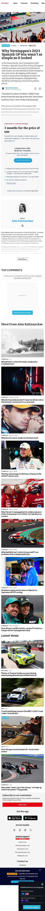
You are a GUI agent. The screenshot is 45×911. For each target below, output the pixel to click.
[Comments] (40, 88)
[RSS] (31, 830)
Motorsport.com (22, 849)
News (16, 3)
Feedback (22, 865)
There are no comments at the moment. (22, 277)
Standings (35, 3)
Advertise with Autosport (22, 875)
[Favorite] (35, 88)
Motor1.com (22, 842)
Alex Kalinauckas (11, 87)
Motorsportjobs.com (22, 845)
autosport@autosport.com (22, 872)
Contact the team (22, 879)
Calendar (24, 3)
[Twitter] (22, 225)
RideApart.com (22, 855)
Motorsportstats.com (22, 852)
